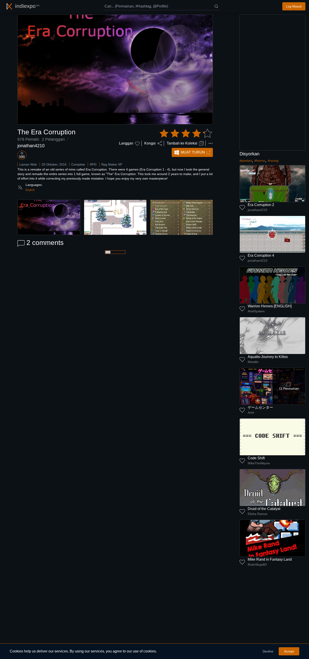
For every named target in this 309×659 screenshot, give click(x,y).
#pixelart (246, 160)
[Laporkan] (210, 143)
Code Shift (256, 458)
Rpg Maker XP (111, 164)
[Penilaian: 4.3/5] (186, 133)
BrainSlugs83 (257, 564)
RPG (93, 164)
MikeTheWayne (259, 463)
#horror (259, 160)
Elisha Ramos (257, 514)
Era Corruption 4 (261, 255)
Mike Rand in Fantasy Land (270, 559)
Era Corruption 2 (261, 205)
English (30, 190)
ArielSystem (256, 311)
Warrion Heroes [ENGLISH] (270, 306)
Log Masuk (294, 6)
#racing (273, 160)
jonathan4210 (31, 145)
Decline (268, 651)
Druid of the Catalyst (264, 509)
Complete (78, 164)
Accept (289, 651)
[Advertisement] (272, 82)
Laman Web (28, 164)
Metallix (253, 362)
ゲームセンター (260, 407)
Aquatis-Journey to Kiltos (268, 357)
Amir (251, 412)
